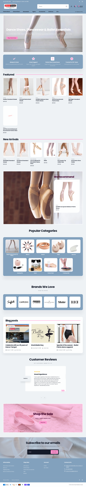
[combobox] (53, 6)
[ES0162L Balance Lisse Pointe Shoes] (43, 93)
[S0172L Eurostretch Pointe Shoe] (59, 93)
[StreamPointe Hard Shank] (26, 93)
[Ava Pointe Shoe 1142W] (77, 154)
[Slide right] (44, 397)
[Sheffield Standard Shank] (9, 154)
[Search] (66, 6)
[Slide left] (41, 397)
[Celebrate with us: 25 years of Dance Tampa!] (17, 333)
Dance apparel (11, 326)
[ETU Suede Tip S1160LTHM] (63, 154)
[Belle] (49, 154)
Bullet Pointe (61, 326)
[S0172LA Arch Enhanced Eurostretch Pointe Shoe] (10, 123)
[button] (80, 6)
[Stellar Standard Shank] (10, 93)
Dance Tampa (74, 484)
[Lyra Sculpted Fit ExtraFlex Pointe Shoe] (36, 154)
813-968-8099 (69, 469)
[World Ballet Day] (43, 333)
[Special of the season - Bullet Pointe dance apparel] (68, 333)
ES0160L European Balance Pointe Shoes (66, 207)
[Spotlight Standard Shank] (75, 93)
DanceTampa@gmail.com (72, 471)
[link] (7, 1)
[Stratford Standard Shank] (22, 154)
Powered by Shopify (79, 484)
